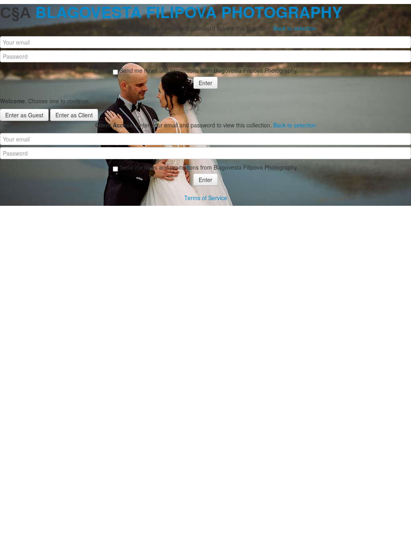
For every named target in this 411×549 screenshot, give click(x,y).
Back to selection (294, 28)
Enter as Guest (24, 115)
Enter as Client (74, 115)
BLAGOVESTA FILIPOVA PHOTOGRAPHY (188, 12)
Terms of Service (205, 198)
